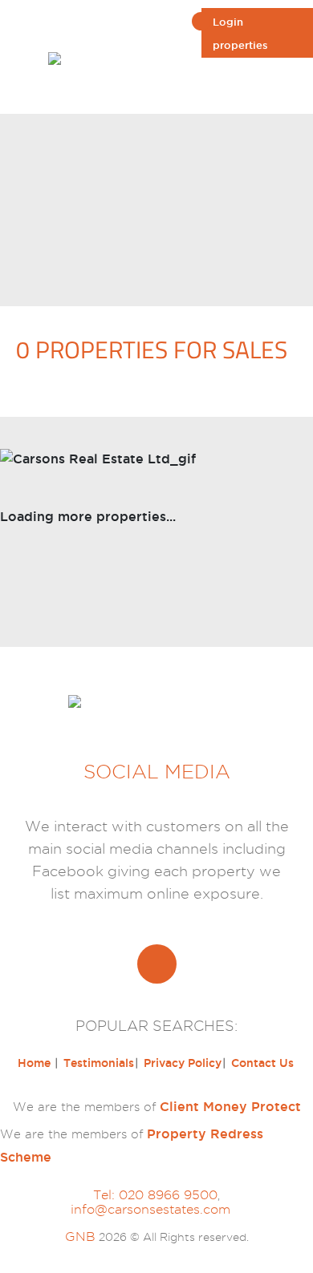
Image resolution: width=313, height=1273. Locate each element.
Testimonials (98, 1063)
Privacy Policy (183, 1063)
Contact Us (262, 1063)
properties (240, 45)
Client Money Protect (230, 1106)
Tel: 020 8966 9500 (155, 1195)
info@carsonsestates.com (150, 1209)
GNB (80, 1236)
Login (228, 21)
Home (36, 1063)
